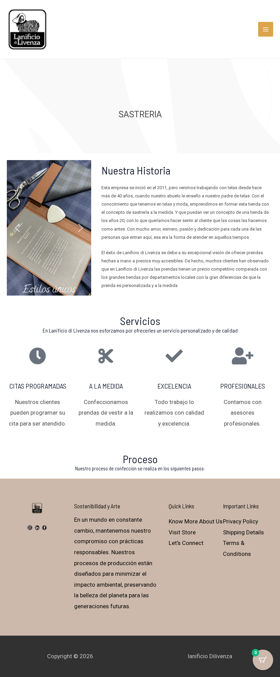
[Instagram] (29, 527)
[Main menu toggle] (265, 29)
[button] (17, 227)
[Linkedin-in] (37, 527)
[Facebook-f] (44, 527)
